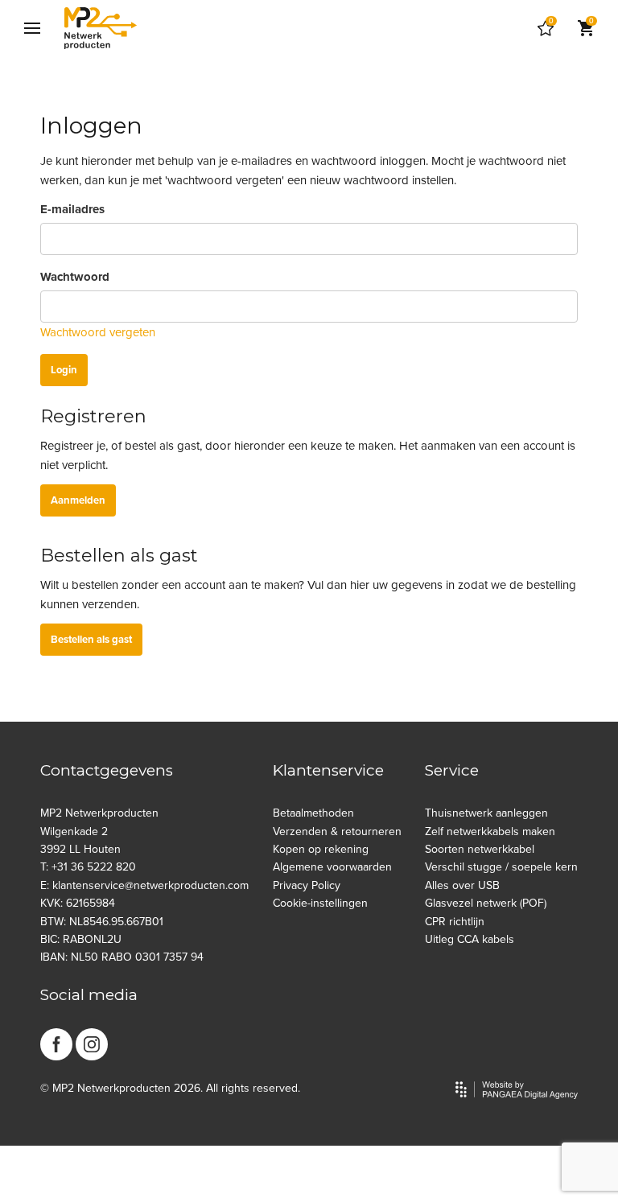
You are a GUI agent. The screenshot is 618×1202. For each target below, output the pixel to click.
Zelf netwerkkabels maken (490, 831)
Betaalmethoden (313, 813)
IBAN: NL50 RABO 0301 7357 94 (122, 957)
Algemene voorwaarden (332, 867)
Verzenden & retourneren (337, 831)
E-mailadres (72, 209)
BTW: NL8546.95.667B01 (101, 921)
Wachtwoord (74, 277)
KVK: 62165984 (77, 903)
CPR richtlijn (454, 921)
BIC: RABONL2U (81, 939)
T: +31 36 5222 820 (88, 867)
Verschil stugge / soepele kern (501, 867)
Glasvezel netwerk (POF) (485, 903)
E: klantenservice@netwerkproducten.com (144, 885)
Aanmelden (78, 500)
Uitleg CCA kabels (469, 939)
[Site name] (100, 28)
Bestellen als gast (91, 639)
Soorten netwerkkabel (479, 849)
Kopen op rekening (321, 849)
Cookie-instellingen (320, 903)
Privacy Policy (306, 885)
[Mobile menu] (32, 28)
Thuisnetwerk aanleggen (486, 813)
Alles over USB (462, 885)
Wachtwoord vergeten (97, 332)
